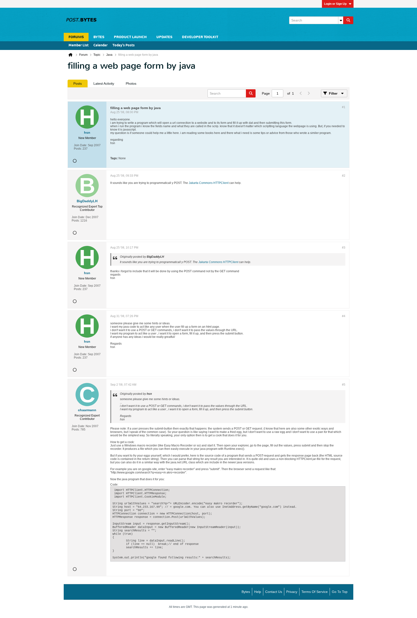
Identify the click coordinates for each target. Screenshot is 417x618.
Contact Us (273, 592)
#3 (343, 247)
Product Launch (130, 37)
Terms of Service (314, 592)
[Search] (348, 20)
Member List (79, 45)
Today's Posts (123, 45)
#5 (343, 384)
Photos (131, 83)
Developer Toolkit (200, 37)
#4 (343, 316)
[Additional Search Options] (340, 20)
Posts (77, 83)
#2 (343, 175)
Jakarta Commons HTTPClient (209, 183)
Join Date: (80, 145)
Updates (164, 37)
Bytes (246, 592)
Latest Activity (103, 83)
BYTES (98, 37)
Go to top (340, 592)
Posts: (78, 148)
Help (257, 592)
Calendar (100, 45)
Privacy (291, 592)
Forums (76, 37)
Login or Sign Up (335, 4)
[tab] (78, 83)
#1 (343, 107)
